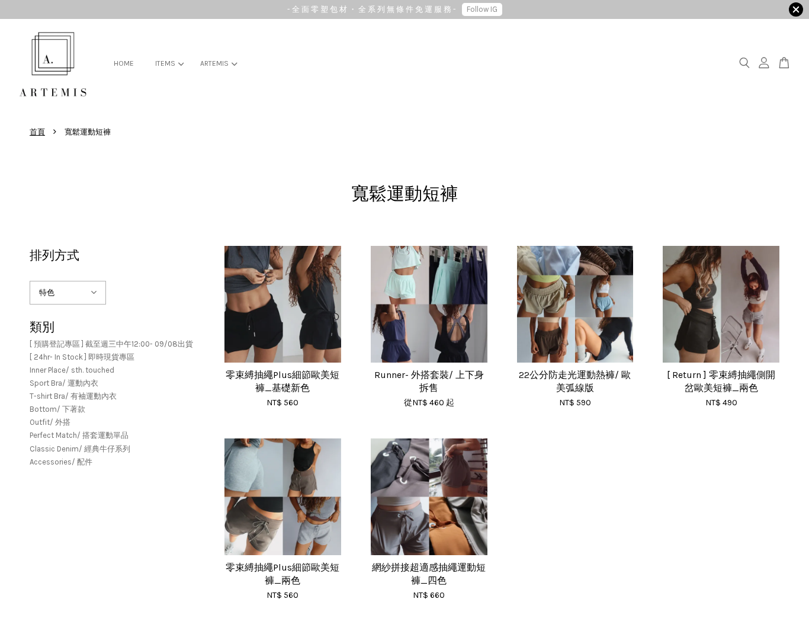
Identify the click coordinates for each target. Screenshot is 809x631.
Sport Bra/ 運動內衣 (64, 383)
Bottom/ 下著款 (57, 409)
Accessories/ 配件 (61, 461)
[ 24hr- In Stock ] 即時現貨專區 (82, 357)
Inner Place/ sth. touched (72, 370)
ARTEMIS (214, 63)
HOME (124, 63)
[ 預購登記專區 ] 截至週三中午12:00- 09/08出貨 (111, 343)
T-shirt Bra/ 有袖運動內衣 (73, 396)
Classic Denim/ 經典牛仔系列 (80, 448)
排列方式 (54, 255)
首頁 (37, 131)
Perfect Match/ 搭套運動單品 (79, 435)
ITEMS (165, 63)
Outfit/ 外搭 (50, 422)
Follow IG (482, 9)
